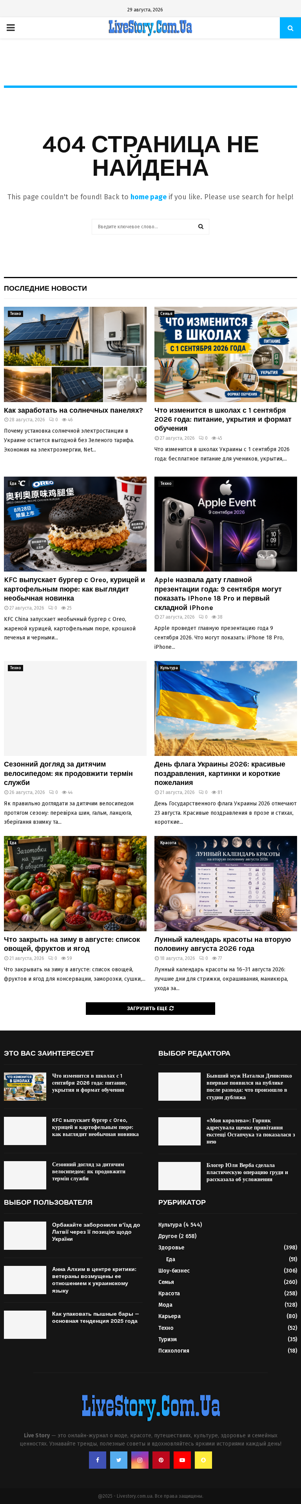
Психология (173, 1350)
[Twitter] (118, 1460)
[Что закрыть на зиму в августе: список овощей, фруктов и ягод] (75, 883)
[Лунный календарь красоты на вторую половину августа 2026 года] (225, 883)
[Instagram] (140, 1460)
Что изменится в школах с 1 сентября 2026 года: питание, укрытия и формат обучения (223, 419)
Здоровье (171, 1247)
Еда (13, 483)
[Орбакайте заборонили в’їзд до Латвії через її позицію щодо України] (25, 1236)
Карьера (169, 1316)
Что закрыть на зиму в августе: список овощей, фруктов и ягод (72, 944)
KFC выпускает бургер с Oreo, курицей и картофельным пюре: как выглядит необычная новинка (74, 589)
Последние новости (45, 288)
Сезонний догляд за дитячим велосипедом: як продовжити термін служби (68, 773)
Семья (166, 313)
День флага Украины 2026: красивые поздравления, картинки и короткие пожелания (219, 773)
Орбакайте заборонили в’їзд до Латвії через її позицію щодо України (96, 1232)
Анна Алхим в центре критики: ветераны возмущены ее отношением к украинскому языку (94, 1280)
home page (149, 197)
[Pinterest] (161, 1460)
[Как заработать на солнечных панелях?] (75, 354)
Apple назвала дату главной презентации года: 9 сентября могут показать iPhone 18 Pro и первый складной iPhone (218, 593)
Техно (15, 313)
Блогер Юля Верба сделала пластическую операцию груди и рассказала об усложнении (247, 1172)
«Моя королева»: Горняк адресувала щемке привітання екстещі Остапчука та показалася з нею (251, 1131)
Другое (167, 1236)
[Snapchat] (203, 1460)
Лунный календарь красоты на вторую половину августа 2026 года (222, 944)
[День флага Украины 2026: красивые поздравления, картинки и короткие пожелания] (225, 708)
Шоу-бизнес (174, 1270)
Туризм (167, 1339)
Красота (168, 843)
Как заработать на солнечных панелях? (73, 410)
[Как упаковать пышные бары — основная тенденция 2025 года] (25, 1325)
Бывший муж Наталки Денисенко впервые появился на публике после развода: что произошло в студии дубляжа (249, 1086)
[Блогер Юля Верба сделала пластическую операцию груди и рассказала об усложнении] (179, 1176)
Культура (169, 668)
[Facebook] (97, 1460)
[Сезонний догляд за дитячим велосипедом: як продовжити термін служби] (75, 708)
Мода (165, 1305)
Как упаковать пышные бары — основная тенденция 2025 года (95, 1317)
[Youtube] (182, 1460)
